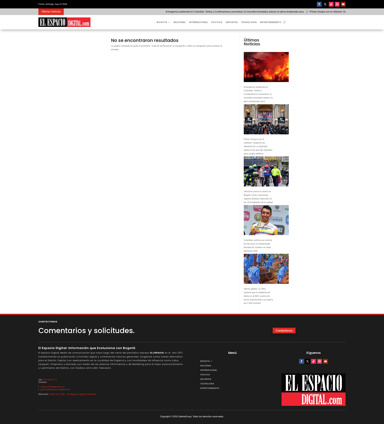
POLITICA (216, 22)
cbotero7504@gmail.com (52, 387)
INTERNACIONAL (198, 22)
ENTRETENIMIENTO (270, 22)
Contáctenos (284, 330)
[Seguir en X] (325, 4)
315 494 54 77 (50, 379)
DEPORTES (232, 22)
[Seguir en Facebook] (319, 4)
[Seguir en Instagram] (337, 4)
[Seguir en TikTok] (331, 4)
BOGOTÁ (162, 22)
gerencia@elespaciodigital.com (55, 389)
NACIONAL (180, 22)
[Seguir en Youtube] (343, 4)
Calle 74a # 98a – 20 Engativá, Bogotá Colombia (73, 394)
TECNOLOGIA (249, 22)
